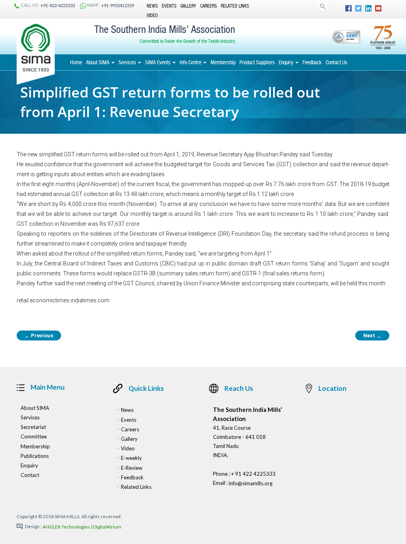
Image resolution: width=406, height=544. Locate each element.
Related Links (235, 6)
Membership (223, 62)
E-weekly (131, 458)
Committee (34, 437)
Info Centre (191, 62)
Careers (208, 6)
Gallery (188, 6)
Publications (35, 456)
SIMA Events (158, 62)
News (152, 6)
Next (372, 336)
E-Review (131, 468)
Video (152, 15)
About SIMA (98, 62)
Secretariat (33, 427)
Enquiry (287, 62)
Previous (39, 336)
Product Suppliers (257, 62)
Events (169, 6)
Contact (30, 475)
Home (76, 62)
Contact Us (336, 62)
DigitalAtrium (107, 527)
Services (128, 62)
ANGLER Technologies (66, 527)
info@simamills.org (250, 484)
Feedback (312, 62)
